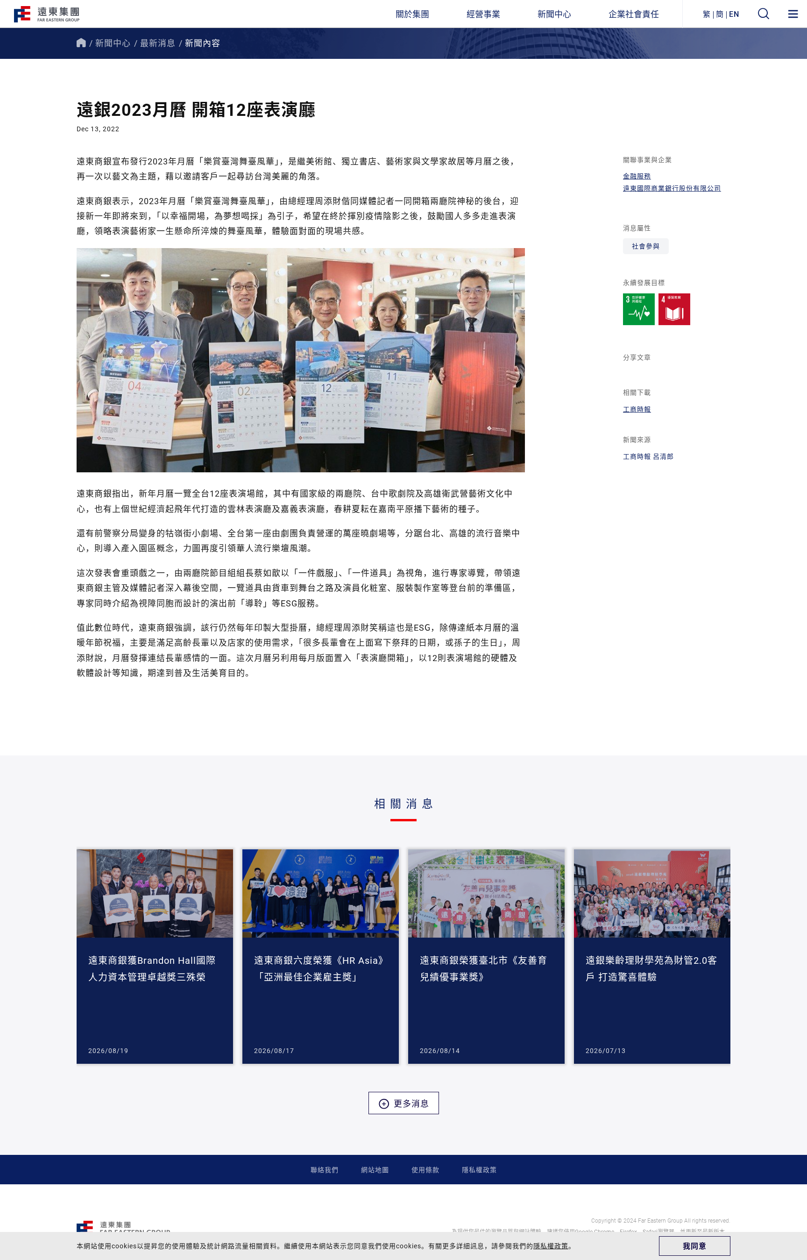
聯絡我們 (325, 1169)
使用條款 (425, 1169)
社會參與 (646, 246)
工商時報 (637, 409)
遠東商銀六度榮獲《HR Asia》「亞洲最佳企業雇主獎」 (318, 968)
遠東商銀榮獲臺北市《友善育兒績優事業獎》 (483, 968)
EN (734, 14)
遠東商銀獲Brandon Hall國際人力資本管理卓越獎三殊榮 (152, 968)
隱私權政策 (479, 1169)
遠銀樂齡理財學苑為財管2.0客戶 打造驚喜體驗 (651, 968)
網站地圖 (375, 1169)
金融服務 (637, 175)
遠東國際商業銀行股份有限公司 (672, 188)
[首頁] (81, 43)
